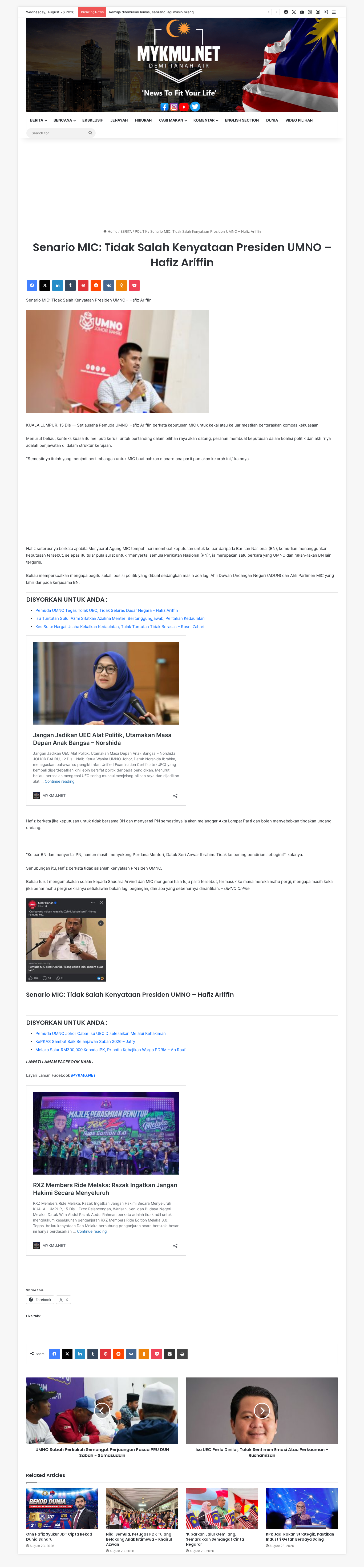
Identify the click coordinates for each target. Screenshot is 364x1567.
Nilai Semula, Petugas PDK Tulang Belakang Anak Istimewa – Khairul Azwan (139, 1539)
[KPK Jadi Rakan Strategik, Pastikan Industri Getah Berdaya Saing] (302, 1508)
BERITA (36, 120)
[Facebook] (32, 285)
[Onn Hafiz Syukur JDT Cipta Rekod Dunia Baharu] (62, 1508)
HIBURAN (143, 120)
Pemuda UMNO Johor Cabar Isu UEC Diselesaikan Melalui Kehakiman (100, 1033)
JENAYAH (119, 120)
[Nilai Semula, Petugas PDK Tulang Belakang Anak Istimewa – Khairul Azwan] (142, 1508)
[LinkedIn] (57, 285)
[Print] (182, 1354)
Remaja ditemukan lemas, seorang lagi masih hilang (151, 12)
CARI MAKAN (171, 120)
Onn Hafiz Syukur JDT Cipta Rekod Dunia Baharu (59, 1537)
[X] (44, 285)
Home (112, 231)
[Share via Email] (169, 1354)
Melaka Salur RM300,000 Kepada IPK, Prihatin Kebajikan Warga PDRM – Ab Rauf (110, 1049)
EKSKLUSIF (92, 120)
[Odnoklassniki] (121, 285)
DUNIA (272, 120)
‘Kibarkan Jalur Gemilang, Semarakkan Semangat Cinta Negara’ (215, 1539)
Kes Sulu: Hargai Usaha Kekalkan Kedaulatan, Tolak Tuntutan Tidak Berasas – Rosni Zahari (119, 626)
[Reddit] (96, 285)
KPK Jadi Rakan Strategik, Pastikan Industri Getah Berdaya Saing (300, 1537)
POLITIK (141, 231)
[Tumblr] (70, 285)
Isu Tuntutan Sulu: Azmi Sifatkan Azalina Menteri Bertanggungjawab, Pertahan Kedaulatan (120, 618)
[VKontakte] (108, 285)
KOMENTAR (204, 120)
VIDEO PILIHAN (299, 120)
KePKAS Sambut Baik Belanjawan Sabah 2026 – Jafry (85, 1041)
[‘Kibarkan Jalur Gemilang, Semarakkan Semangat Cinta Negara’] (222, 1508)
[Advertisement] (182, 183)
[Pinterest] (83, 285)
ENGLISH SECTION (242, 120)
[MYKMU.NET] (182, 65)
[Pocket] (134, 285)
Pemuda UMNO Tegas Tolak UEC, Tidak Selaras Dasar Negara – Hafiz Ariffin (106, 610)
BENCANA (63, 120)
